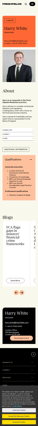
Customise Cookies (19, 410)
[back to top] (33, 354)
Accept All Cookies (19, 422)
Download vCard (21, 338)
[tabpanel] (19, 253)
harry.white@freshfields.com (16, 41)
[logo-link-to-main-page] (12, 4)
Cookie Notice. (17, 406)
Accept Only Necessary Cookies (19, 416)
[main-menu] (32, 4)
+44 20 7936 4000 (19, 43)
